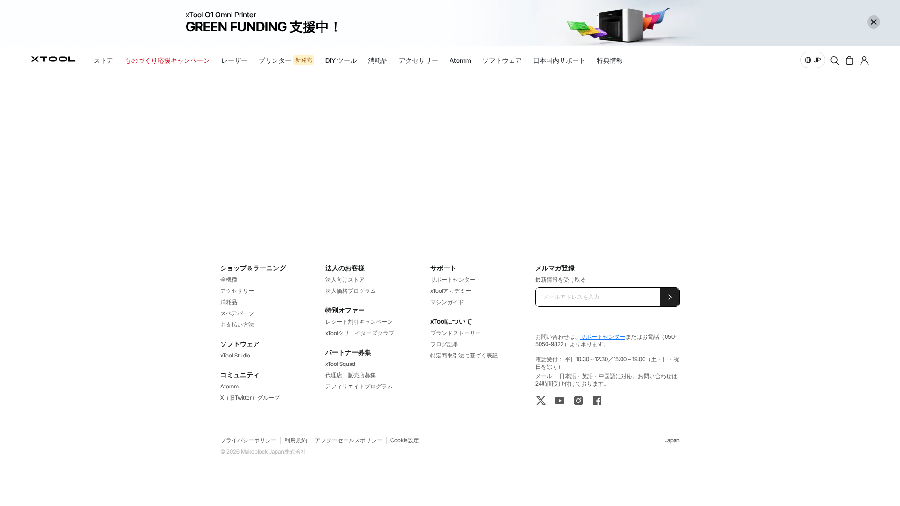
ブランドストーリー (455, 332)
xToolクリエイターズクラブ (359, 332)
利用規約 (296, 440)
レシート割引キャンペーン (359, 321)
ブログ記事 (444, 344)
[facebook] (597, 400)
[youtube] (559, 400)
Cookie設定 (404, 440)
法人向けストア (345, 279)
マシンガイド (447, 301)
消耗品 (228, 301)
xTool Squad (340, 363)
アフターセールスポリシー (348, 440)
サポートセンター (452, 279)
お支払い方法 (237, 324)
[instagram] (578, 400)
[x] (541, 400)
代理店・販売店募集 (350, 375)
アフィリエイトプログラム (359, 386)
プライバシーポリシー (248, 440)
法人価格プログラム (350, 290)
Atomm (229, 386)
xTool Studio (235, 355)
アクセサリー (237, 290)
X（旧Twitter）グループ (250, 397)
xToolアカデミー (450, 290)
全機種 (228, 279)
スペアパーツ (237, 313)
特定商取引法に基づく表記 (464, 355)
